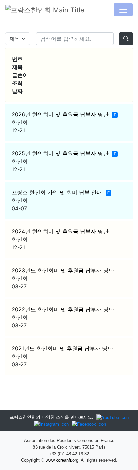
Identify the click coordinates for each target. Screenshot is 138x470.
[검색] (126, 38)
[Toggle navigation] (123, 9)
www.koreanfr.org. (63, 460)
